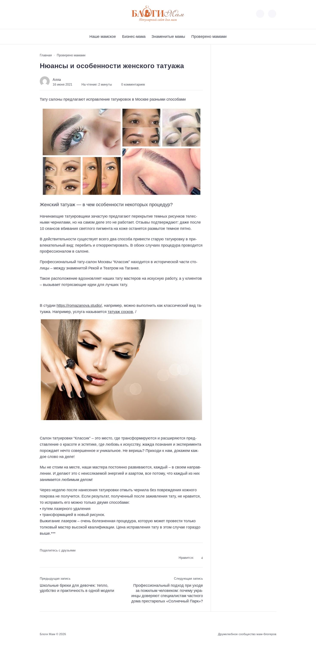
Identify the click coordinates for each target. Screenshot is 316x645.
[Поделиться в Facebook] (43, 558)
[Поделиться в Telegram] (51, 558)
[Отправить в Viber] (59, 558)
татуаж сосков (120, 312)
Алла (57, 79)
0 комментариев (133, 84)
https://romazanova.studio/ (79, 305)
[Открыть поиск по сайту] (272, 14)
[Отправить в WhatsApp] (67, 558)
